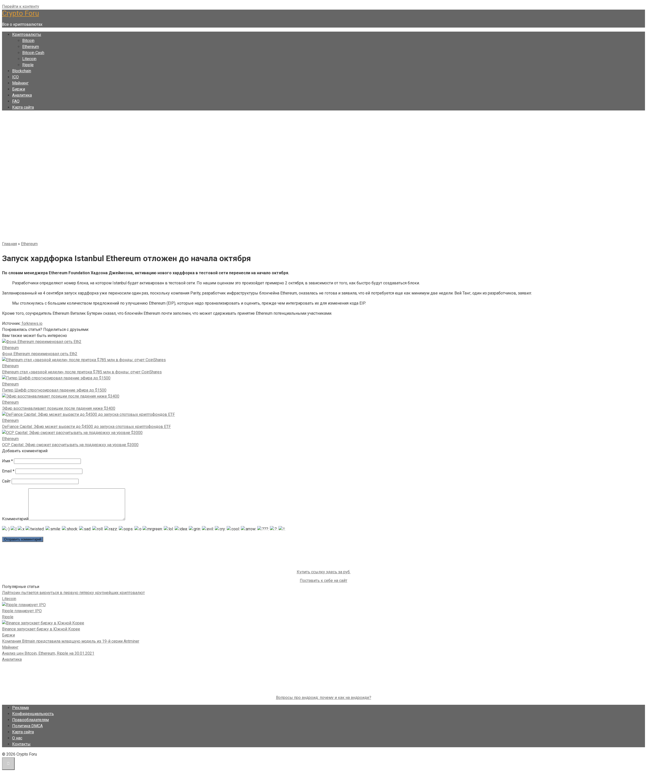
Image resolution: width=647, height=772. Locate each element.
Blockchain (21, 71)
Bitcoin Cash (33, 52)
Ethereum (30, 46)
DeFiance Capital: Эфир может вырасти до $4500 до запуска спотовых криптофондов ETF (86, 426)
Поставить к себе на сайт (323, 580)
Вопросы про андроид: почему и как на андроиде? (323, 697)
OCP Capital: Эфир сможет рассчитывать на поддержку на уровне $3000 (70, 444)
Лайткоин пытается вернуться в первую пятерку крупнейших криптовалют (73, 592)
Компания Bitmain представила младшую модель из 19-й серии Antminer (70, 641)
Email (8, 471)
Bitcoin (28, 40)
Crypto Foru (20, 13)
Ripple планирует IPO (22, 610)
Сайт (6, 481)
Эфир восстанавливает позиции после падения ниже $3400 (58, 408)
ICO (15, 77)
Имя (7, 461)
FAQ (15, 101)
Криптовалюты (26, 34)
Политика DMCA (27, 725)
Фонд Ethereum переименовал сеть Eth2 (39, 353)
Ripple (28, 64)
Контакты (21, 744)
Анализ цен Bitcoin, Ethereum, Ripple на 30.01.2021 (48, 653)
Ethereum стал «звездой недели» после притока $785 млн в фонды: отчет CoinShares (82, 372)
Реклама (20, 707)
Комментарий (15, 518)
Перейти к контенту (20, 6)
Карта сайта (23, 107)
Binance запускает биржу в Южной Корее (41, 629)
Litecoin (29, 58)
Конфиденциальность (33, 713)
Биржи (18, 89)
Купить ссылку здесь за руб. (324, 572)
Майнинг (20, 83)
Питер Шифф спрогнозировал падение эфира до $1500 (54, 390)
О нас (17, 738)
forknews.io (31, 323)
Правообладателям (30, 719)
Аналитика (22, 95)
